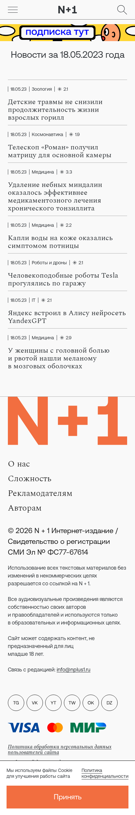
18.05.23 (18, 89)
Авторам (25, 508)
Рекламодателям (40, 493)
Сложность (29, 478)
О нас (19, 463)
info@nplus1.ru (73, 669)
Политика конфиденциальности (105, 773)
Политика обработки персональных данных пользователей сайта (59, 749)
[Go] (13, 10)
